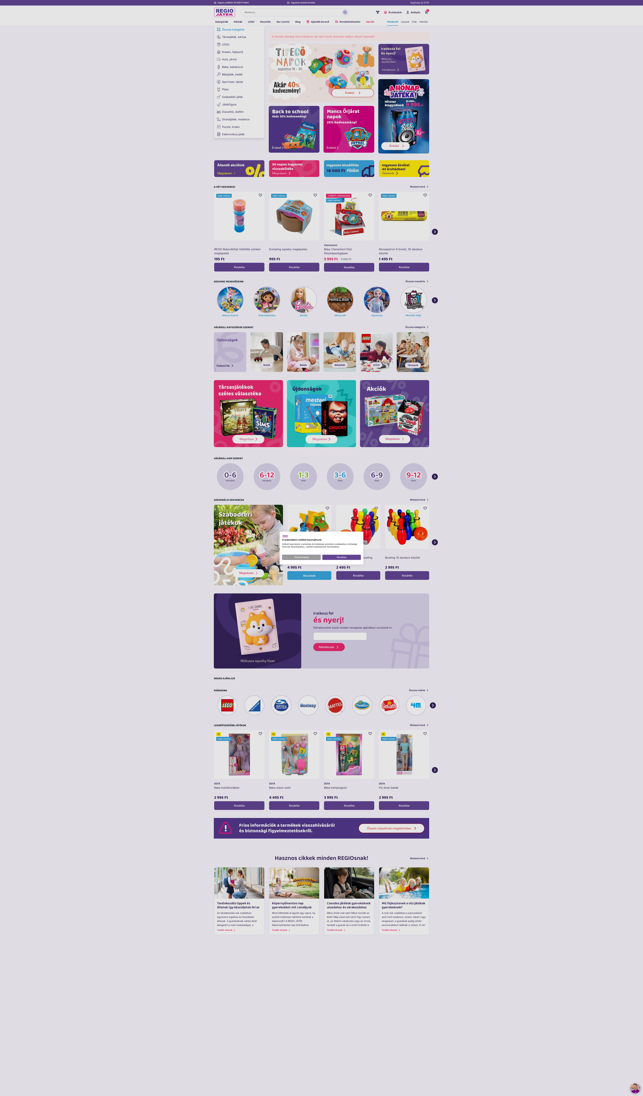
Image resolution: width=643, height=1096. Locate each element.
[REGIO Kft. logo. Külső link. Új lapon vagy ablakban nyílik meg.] (285, 536)
